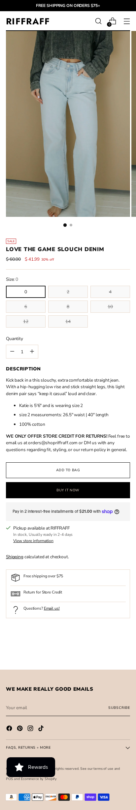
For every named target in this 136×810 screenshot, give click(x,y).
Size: (12, 279)
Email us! (52, 608)
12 (25, 321)
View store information (33, 540)
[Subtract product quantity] (32, 351)
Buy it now (67, 490)
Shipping (14, 557)
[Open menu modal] (126, 21)
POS (9, 778)
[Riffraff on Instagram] (31, 729)
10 (110, 307)
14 (68, 321)
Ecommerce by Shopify (39, 778)
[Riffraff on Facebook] (10, 729)
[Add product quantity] (12, 351)
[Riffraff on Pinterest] (20, 729)
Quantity (14, 338)
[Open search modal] (98, 21)
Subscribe (119, 707)
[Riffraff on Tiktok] (42, 729)
